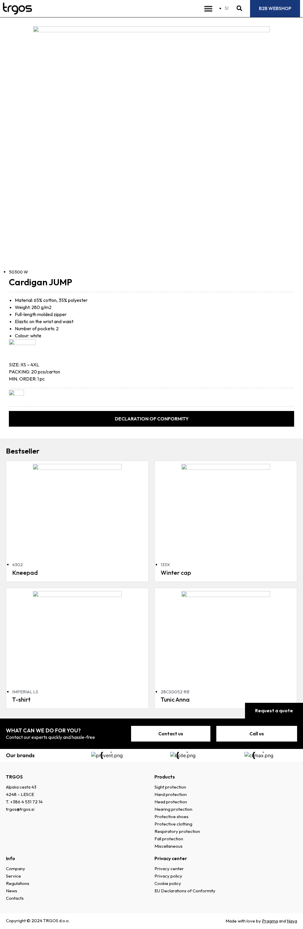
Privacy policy (168, 876)
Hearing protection (173, 809)
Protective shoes (171, 816)
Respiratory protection (177, 831)
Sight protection (170, 787)
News (11, 891)
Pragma (270, 921)
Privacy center (169, 868)
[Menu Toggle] (208, 8)
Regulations (17, 883)
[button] (239, 8)
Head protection (170, 802)
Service (13, 876)
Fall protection (168, 838)
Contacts (15, 898)
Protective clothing (173, 824)
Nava (292, 921)
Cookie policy (167, 883)
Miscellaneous (168, 846)
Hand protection (170, 794)
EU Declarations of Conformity (184, 891)
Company (15, 868)
